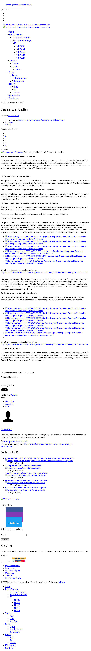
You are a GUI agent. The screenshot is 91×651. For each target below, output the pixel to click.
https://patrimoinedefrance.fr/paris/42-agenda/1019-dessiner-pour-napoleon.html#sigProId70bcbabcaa (44, 272)
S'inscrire (9, 575)
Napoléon (9, 401)
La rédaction (13, 115)
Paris (7, 406)
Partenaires (10, 568)
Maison (16, 63)
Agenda (14, 75)
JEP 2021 (21, 49)
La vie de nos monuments (22, 37)
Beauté (16, 86)
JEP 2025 (21, 46)
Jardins (16, 66)
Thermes (17, 92)
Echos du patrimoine (20, 78)
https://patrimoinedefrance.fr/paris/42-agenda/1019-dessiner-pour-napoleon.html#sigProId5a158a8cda (44, 344)
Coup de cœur (13, 98)
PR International (14, 95)
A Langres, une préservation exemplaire (23, 465)
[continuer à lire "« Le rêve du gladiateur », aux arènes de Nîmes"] (25, 475)
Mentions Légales (12, 570)
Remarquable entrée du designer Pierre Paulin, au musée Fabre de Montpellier (40, 458)
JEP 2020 (21, 51)
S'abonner (9, 573)
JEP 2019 (21, 54)
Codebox (61, 582)
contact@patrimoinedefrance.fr (18, 5)
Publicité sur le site (13, 578)
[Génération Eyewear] (10, 499)
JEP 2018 (21, 57)
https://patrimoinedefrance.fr (15, 441)
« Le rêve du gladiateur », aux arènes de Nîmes (26, 473)
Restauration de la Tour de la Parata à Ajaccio (25, 487)
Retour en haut (7, 446)
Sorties (11, 72)
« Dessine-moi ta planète (33, 444)
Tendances (12, 60)
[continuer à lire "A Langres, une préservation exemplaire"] (23, 468)
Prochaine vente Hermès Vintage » (58, 444)
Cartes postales (19, 80)
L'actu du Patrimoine (16, 34)
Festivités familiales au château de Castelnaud (26, 480)
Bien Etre (12, 83)
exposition (9, 404)
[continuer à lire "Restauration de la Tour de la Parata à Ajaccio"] (25, 490)
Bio (15, 89)
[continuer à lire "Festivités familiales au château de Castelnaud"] (25, 482)
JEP (15, 43)
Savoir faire (17, 69)
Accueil (11, 31)
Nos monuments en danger (23, 40)
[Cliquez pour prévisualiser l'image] (12, 152)
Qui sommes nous (12, 565)
